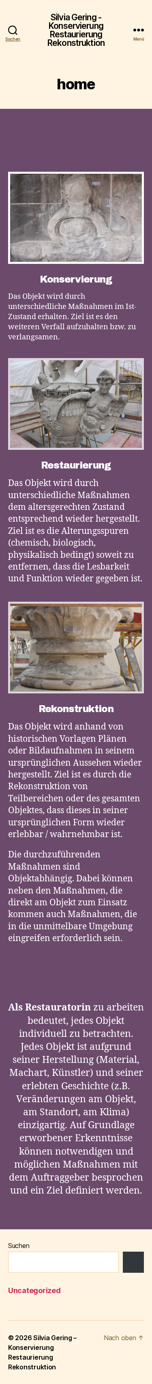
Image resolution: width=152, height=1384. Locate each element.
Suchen (18, 1245)
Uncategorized (34, 1290)
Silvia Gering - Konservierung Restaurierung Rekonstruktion (76, 30)
